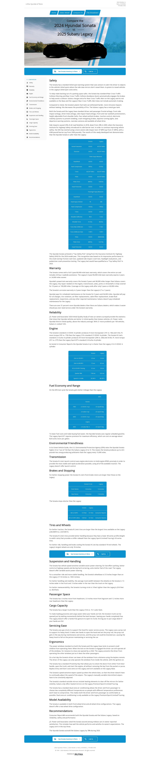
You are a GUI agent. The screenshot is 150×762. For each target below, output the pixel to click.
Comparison (32, 79)
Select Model (65, 13)
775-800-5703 (122, 6)
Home (53, 13)
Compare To (78, 13)
